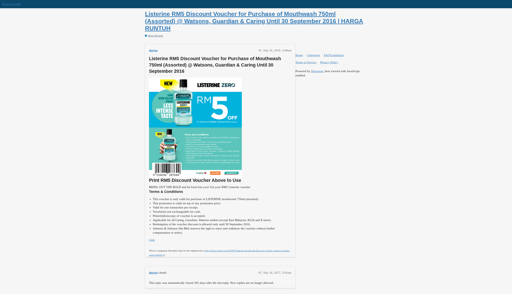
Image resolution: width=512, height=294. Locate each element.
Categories (313, 55)
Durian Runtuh (11, 4)
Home (299, 55)
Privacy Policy (329, 62)
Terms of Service (305, 62)
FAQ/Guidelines (334, 55)
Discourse (317, 71)
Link (152, 239)
